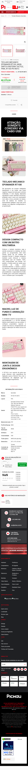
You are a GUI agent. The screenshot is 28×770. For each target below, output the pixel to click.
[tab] (7, 51)
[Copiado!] (17, 105)
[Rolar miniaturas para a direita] (25, 51)
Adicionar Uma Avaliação (22, 464)
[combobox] (10, 7)
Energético (4, 587)
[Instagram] (18, 669)
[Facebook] (15, 669)
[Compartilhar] (21, 104)
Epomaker (7, 74)
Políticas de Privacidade (7, 649)
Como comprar (4, 629)
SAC (2, 641)
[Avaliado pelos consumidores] (8, 748)
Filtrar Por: (5, 461)
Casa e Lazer (15, 584)
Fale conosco (4, 643)
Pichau (15, 726)
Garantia (3, 626)
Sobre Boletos (4, 634)
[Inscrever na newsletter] (25, 664)
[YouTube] (25, 669)
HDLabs (19, 726)
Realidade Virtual (16, 587)
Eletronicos (4, 573)
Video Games (4, 581)
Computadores (5, 565)
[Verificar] (6, 740)
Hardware (3, 562)
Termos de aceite (5, 646)
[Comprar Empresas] (14, 549)
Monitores (3, 568)
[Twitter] (21, 669)
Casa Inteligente (5, 584)
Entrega (3, 623)
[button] (11, 100)
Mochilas (3, 578)
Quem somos (4, 609)
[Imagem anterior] (3, 31)
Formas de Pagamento (7, 631)
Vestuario (14, 578)
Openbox (3, 590)
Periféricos (15, 562)
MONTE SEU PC (21, 11)
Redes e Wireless (16, 581)
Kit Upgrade (15, 565)
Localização (4, 611)
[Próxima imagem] (25, 31)
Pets (13, 590)
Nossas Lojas (4, 614)
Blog (2, 617)
